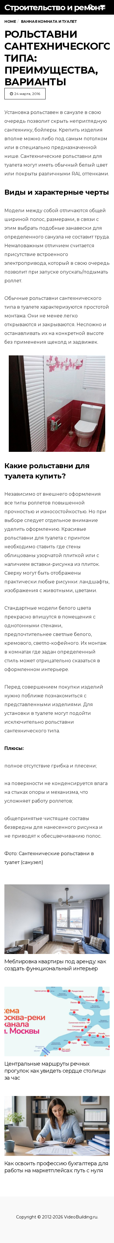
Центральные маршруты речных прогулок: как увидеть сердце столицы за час (55, 1071)
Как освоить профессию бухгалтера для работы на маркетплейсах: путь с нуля (56, 1167)
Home (10, 21)
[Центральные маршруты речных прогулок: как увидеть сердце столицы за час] (57, 1021)
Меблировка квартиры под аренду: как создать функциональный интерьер (55, 965)
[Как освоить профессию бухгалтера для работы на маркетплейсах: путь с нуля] (57, 1126)
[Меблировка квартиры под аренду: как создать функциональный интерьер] (57, 919)
